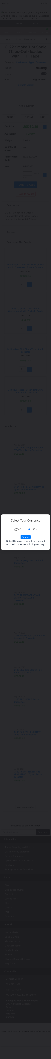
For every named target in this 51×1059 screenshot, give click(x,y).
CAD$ (19, 529)
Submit (25, 537)
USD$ (34, 529)
